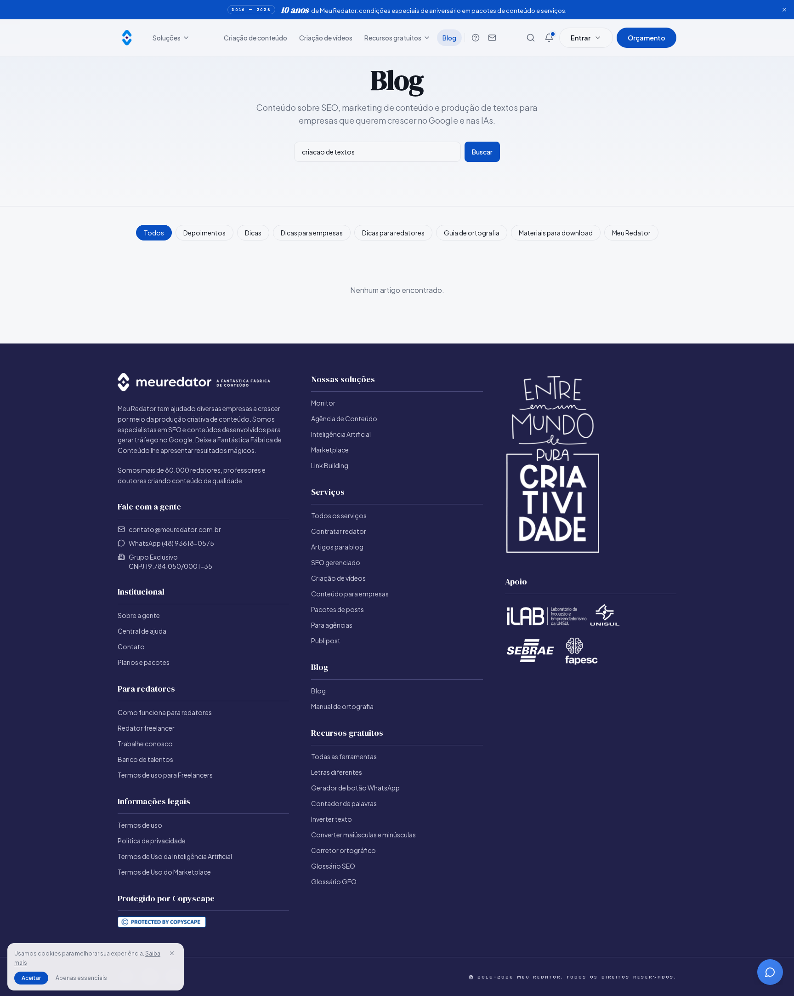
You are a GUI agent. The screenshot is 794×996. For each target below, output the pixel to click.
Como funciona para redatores (165, 712)
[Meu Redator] (127, 38)
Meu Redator (631, 233)
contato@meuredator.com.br (175, 529)
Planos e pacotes (144, 662)
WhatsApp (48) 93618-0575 (171, 543)
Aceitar (31, 977)
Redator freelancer (146, 728)
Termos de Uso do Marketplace (164, 872)
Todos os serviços (339, 515)
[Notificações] (549, 37)
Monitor (323, 403)
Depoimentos (204, 233)
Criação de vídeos (325, 38)
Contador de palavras (344, 803)
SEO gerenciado (335, 562)
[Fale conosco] (492, 38)
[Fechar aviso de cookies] (172, 953)
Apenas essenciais (81, 977)
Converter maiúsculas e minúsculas (363, 834)
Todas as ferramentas (344, 756)
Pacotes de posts (337, 609)
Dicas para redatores (393, 233)
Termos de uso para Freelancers (165, 775)
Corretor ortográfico (343, 850)
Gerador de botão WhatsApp (355, 788)
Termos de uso (140, 825)
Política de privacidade (152, 840)
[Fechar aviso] (784, 10)
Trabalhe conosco (145, 743)
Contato (131, 646)
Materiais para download (556, 233)
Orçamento (646, 38)
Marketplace (330, 450)
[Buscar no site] (530, 37)
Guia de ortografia (471, 233)
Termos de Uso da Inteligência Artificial (175, 856)
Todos (154, 233)
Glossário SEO (333, 866)
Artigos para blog (337, 547)
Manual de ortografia (342, 706)
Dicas (253, 233)
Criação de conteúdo (255, 38)
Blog (449, 38)
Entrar (580, 38)
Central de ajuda (142, 631)
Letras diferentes (336, 772)
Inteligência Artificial (341, 434)
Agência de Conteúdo (344, 418)
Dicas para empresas (312, 233)
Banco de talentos (145, 759)
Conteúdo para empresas (350, 594)
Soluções (167, 38)
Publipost (325, 640)
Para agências (331, 625)
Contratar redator (338, 531)
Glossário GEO (334, 881)
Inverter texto (331, 819)
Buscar (482, 152)
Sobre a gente (139, 615)
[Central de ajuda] (475, 38)
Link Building (329, 465)
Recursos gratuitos (392, 38)
